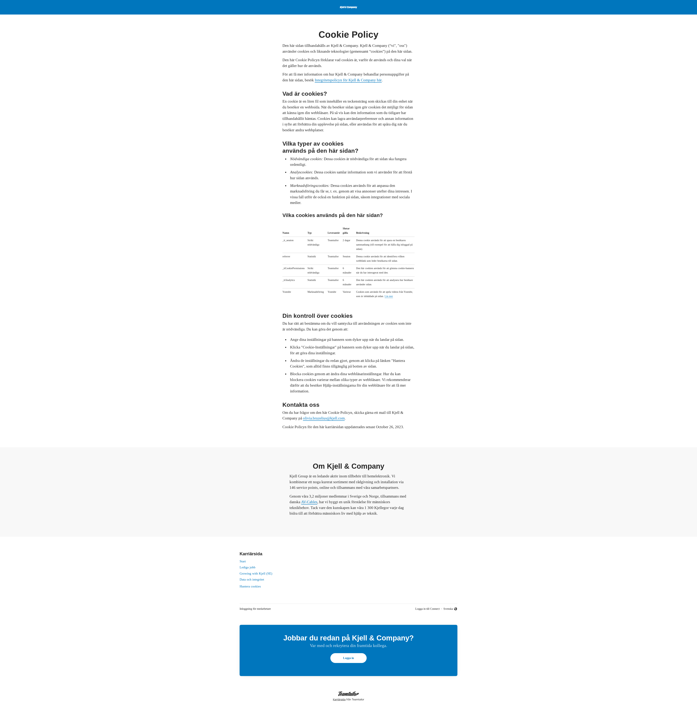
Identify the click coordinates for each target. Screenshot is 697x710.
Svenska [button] (448, 609)
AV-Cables (309, 502)
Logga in (348, 658)
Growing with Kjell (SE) (256, 573)
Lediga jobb (247, 567)
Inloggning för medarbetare (255, 608)
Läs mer (389, 296)
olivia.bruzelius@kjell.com (324, 418)
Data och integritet (252, 579)
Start (243, 561)
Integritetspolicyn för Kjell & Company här (348, 80)
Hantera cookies (250, 586)
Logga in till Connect (427, 608)
